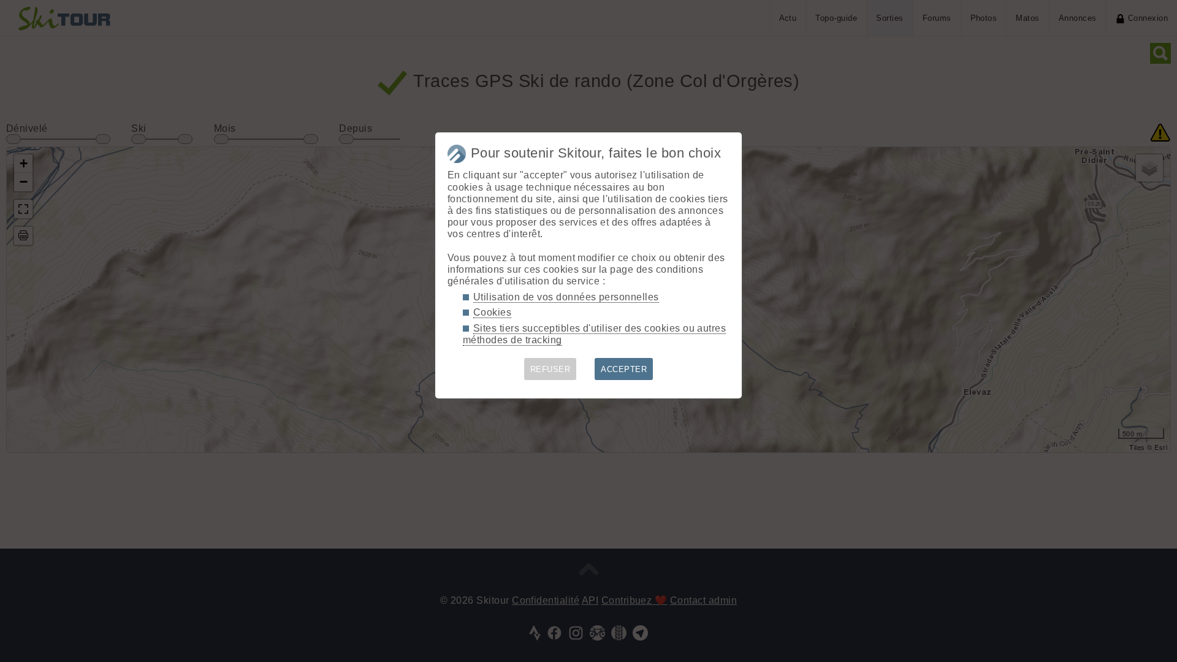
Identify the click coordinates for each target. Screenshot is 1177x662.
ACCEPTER (624, 369)
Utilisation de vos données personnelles (566, 297)
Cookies (492, 312)
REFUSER (550, 369)
